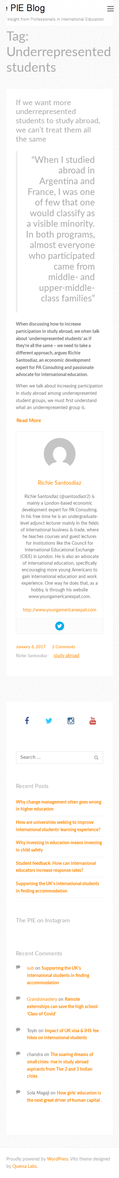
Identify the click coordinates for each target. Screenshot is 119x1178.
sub (30, 968)
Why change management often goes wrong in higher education (58, 806)
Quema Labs (24, 1166)
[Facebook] (27, 721)
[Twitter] (49, 721)
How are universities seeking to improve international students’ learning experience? (58, 826)
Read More (29, 420)
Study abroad (66, 656)
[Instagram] (71, 721)
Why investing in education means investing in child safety (59, 846)
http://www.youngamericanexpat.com (59, 610)
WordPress (57, 1159)
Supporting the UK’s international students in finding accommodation (57, 887)
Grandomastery (42, 999)
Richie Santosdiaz (59, 483)
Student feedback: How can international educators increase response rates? (56, 867)
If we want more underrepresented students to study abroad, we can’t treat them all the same (58, 121)
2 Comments (64, 647)
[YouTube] (93, 721)
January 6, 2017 (31, 647)
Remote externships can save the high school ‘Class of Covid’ (62, 1006)
